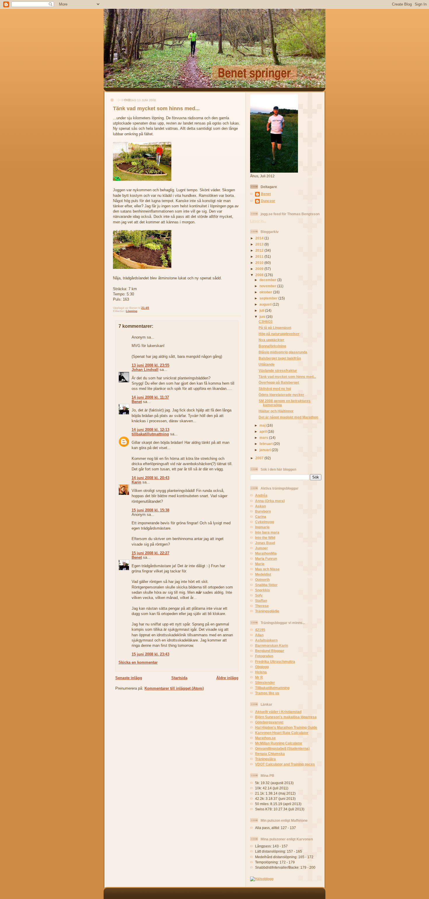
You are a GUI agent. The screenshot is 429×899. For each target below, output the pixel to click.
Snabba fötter (266, 585)
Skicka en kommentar (138, 662)
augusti (266, 304)
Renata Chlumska (270, 754)
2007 (259, 458)
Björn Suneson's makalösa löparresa (286, 717)
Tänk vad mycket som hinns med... (156, 108)
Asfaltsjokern (266, 640)
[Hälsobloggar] (261, 879)
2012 (259, 250)
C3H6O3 (266, 321)
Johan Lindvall (145, 369)
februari (266, 444)
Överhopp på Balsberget (279, 382)
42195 (260, 630)
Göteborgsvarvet (269, 722)
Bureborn (263, 511)
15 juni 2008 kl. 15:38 (150, 510)
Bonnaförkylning (272, 346)
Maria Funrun (266, 558)
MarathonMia (266, 553)
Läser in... (258, 221)
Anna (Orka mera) (270, 501)
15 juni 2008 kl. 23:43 (150, 654)
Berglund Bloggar (269, 651)
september (268, 298)
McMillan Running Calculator (278, 743)
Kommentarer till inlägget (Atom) (174, 688)
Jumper (261, 548)
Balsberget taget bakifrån (280, 358)
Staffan (261, 600)
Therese (262, 606)
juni (262, 316)
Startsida (179, 678)
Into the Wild (265, 537)
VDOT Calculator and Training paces (285, 764)
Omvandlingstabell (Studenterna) (282, 748)
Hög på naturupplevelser (279, 334)
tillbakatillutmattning (150, 434)
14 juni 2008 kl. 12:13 (150, 429)
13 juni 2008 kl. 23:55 (150, 365)
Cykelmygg (264, 522)
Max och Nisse (267, 569)
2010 (259, 262)
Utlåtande (267, 364)
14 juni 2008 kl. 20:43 (150, 478)
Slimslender (265, 682)
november (268, 286)
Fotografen (264, 656)
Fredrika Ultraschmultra (275, 661)
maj (262, 425)
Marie (259, 564)
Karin (136, 482)
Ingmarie (262, 527)
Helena (261, 672)
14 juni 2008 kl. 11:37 (150, 397)
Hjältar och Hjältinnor (276, 411)
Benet (137, 401)
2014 (259, 238)
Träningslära (265, 759)
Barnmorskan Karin (271, 645)
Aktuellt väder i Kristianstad (278, 712)
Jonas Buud (265, 543)
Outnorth (262, 579)
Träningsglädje (267, 611)
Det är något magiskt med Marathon (288, 417)
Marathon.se (265, 738)
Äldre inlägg (227, 678)
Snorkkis (262, 590)
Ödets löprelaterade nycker (281, 395)
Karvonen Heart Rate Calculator (281, 733)
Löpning (131, 311)
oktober (266, 292)
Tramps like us (267, 693)
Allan (259, 635)
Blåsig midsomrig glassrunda (283, 352)
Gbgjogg (262, 667)
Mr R (259, 677)
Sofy (259, 595)
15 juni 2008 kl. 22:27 (150, 553)
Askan (260, 506)
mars (264, 437)
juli (262, 310)
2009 (259, 269)
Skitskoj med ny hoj (275, 388)
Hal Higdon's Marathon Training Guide (286, 727)
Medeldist (263, 574)
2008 (259, 275)
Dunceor (268, 201)
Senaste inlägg (128, 678)
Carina (260, 516)
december (268, 280)
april (263, 431)
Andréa (261, 495)
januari (265, 450)
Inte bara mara (267, 532)
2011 (259, 256)
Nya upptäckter (271, 340)
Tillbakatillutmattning (272, 688)
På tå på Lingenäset (275, 328)
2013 (259, 244)
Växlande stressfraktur (278, 370)
